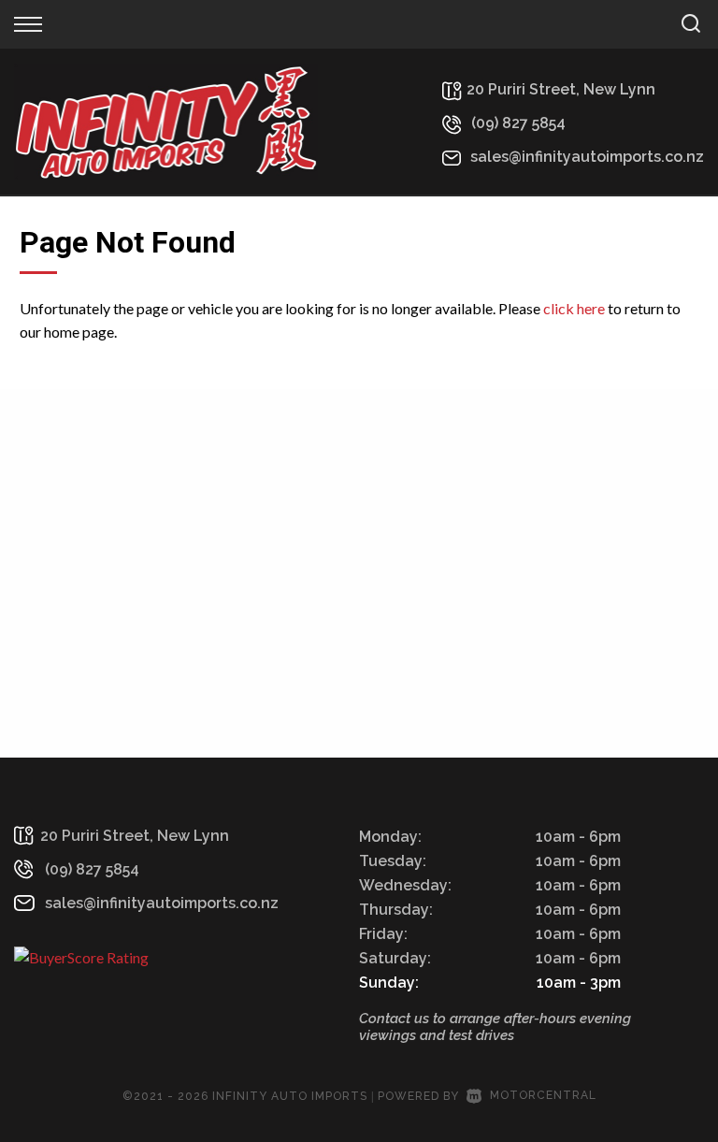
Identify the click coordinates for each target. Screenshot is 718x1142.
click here (574, 308)
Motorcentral (543, 1095)
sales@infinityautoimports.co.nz (587, 157)
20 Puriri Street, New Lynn (561, 89)
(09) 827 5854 (518, 123)
